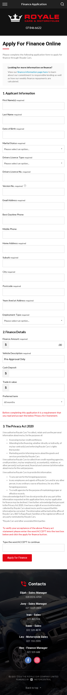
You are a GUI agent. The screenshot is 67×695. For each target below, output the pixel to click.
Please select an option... (16, 149)
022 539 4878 (33, 630)
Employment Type (16, 317)
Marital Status (14, 143)
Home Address (14, 243)
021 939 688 (33, 652)
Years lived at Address (18, 300)
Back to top (32, 688)
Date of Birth (13, 128)
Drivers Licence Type (17, 157)
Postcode (12, 286)
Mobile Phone (10, 229)
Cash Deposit (9, 367)
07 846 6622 (33, 28)
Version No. (13, 186)
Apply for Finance (17, 557)
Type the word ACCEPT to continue (21, 542)
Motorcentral (42, 679)
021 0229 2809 (33, 608)
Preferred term (10, 396)
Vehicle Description (17, 353)
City (9, 271)
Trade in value (10, 382)
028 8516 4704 (33, 597)
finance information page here (32, 72)
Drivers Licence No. (16, 171)
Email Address (14, 200)
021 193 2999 (33, 641)
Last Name (12, 114)
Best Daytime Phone (13, 214)
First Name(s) (13, 100)
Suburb (10, 257)
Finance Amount (15, 339)
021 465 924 (33, 619)
